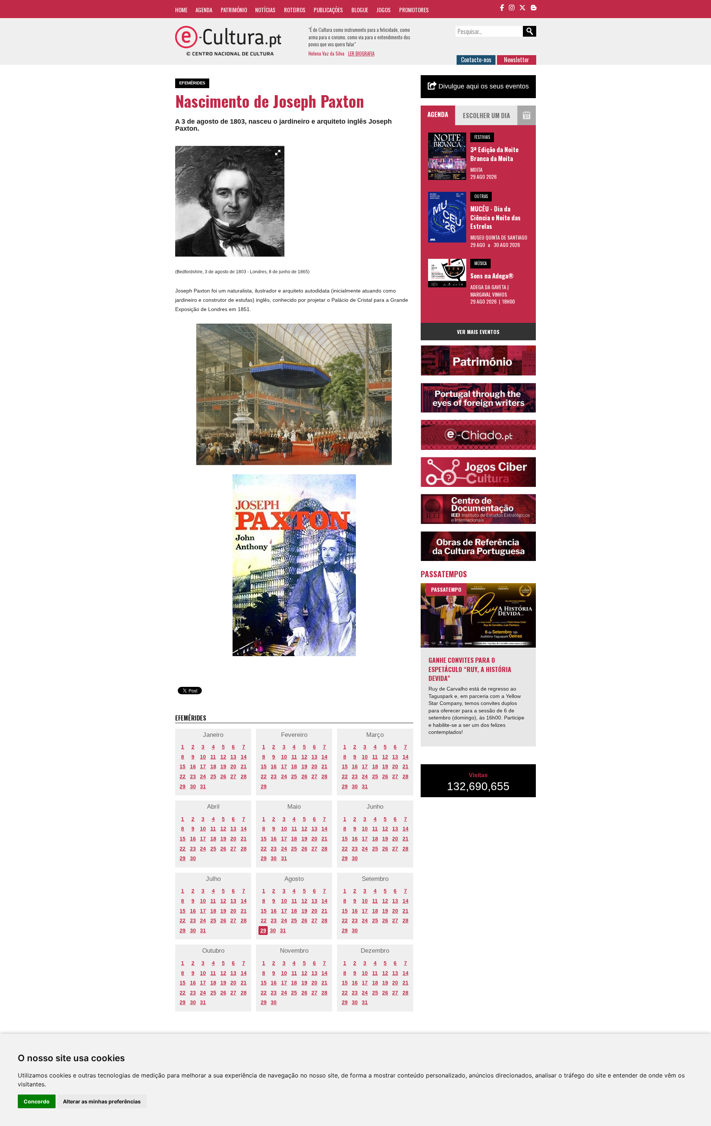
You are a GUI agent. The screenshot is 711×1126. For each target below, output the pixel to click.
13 (233, 757)
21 (244, 766)
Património (234, 10)
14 (244, 757)
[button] (278, 152)
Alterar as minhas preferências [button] (102, 1101)
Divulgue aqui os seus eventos (483, 86)
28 (244, 776)
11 (213, 757)
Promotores (414, 10)
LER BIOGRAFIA (361, 53)
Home (181, 10)
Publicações (328, 10)
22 (183, 776)
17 (203, 766)
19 (223, 766)
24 (203, 776)
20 (233, 766)
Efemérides (192, 83)
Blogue (359, 10)
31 (203, 786)
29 (183, 786)
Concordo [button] (37, 1101)
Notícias (265, 10)
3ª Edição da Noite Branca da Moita (494, 154)
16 (193, 766)
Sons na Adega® (492, 275)
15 (183, 766)
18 (213, 766)
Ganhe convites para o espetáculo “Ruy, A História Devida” (469, 669)
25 (213, 776)
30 (193, 786)
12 (223, 757)
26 (223, 776)
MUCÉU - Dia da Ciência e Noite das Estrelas (495, 217)
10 (203, 757)
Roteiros (295, 10)
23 (193, 776)
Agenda (204, 10)
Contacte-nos (476, 59)
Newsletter (516, 59)
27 (233, 776)
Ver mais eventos (478, 331)
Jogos (383, 10)
